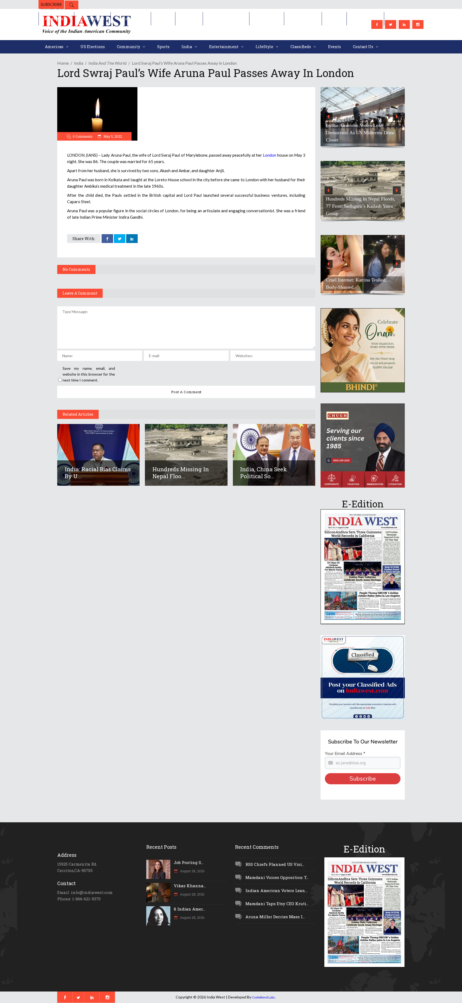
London (269, 155)
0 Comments (83, 136)
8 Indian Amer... (189, 909)
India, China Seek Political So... (263, 472)
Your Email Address (345, 754)
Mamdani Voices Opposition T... (277, 877)
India (78, 62)
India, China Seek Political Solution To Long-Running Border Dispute (361, 209)
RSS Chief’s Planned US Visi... (274, 864)
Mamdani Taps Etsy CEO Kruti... (277, 903)
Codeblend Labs (263, 997)
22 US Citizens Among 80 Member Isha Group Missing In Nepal (360, 136)
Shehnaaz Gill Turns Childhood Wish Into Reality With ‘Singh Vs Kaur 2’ (362, 283)
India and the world (107, 62)
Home (63, 62)
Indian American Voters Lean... (276, 890)
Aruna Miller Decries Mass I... (275, 916)
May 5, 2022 (112, 136)
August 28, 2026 (191, 871)
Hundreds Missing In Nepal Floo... (180, 472)
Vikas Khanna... (190, 885)
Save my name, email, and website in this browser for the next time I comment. (89, 374)
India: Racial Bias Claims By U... (98, 472)
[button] (363, 116)
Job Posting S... (188, 862)
